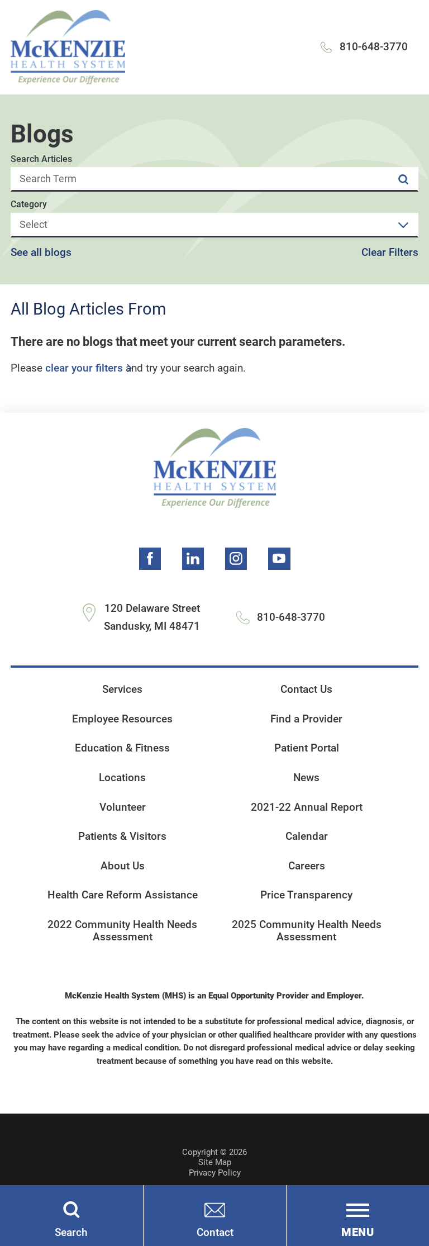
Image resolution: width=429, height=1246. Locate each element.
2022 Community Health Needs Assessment (122, 931)
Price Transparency (306, 895)
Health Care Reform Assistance (122, 895)
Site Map (214, 1162)
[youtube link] (279, 559)
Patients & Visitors (122, 836)
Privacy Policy (215, 1173)
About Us (123, 866)
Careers (306, 866)
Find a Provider (306, 719)
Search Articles (41, 159)
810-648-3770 (374, 47)
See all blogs (41, 253)
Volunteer (122, 807)
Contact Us (306, 689)
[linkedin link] (193, 559)
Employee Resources (122, 719)
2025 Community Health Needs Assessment (307, 931)
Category (29, 204)
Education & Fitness (122, 748)
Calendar (306, 836)
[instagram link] (236, 559)
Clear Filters (389, 253)
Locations (122, 778)
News (306, 778)
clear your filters (84, 368)
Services (122, 689)
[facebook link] (150, 559)
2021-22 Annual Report (307, 807)
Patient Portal (306, 748)
